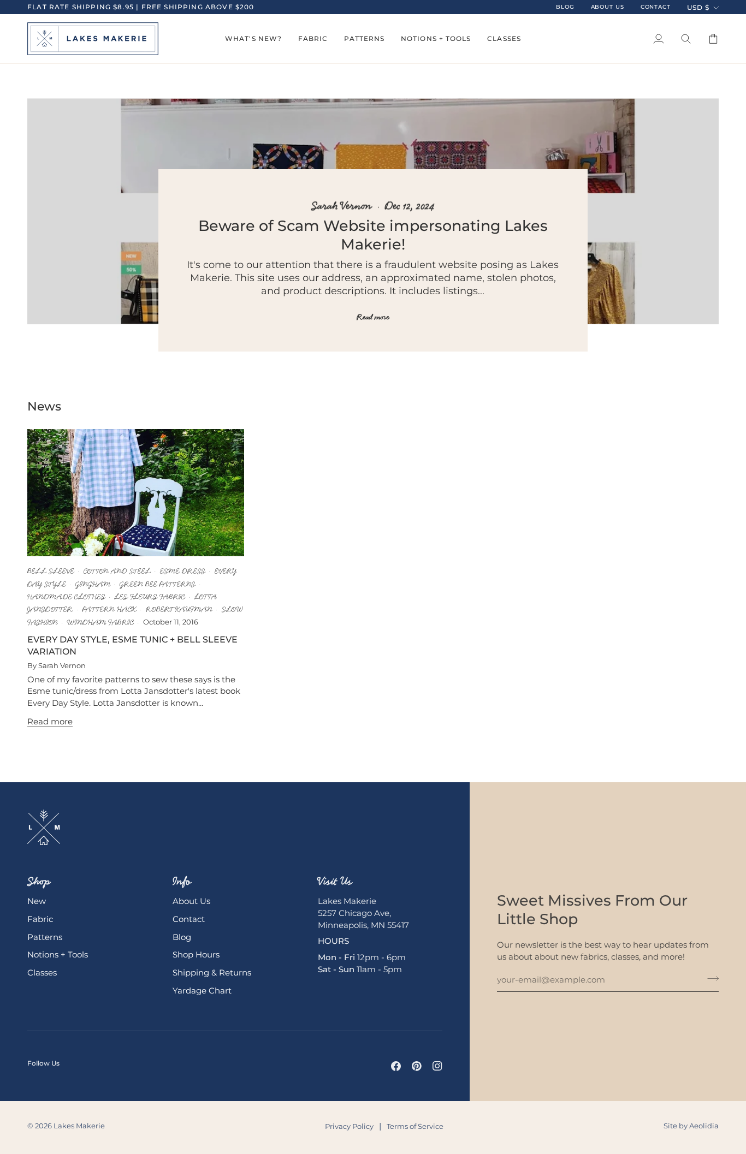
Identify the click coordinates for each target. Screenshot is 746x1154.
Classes (42, 973)
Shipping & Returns (212, 973)
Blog (182, 937)
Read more (373, 317)
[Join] (710, 979)
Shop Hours (196, 955)
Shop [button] (38, 881)
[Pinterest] (417, 1066)
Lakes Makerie (79, 1125)
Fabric (40, 919)
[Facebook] (396, 1066)
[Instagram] (437, 1066)
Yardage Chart (202, 991)
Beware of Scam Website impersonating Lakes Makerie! (373, 235)
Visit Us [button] (335, 881)
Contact (189, 919)
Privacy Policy (349, 1126)
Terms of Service (415, 1126)
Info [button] (182, 881)
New (36, 901)
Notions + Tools (57, 955)
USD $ (698, 7)
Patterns (44, 937)
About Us (191, 901)
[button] (253, 38)
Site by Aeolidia (691, 1125)
